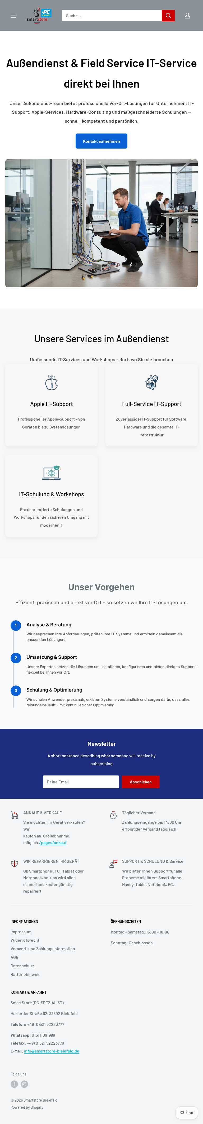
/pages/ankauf (53, 842)
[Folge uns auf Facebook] (14, 1084)
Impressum (21, 931)
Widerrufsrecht (25, 939)
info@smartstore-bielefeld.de (51, 1050)
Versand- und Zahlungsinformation (43, 948)
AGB (15, 957)
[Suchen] (168, 15)
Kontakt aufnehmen (101, 141)
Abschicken (141, 781)
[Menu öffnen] (13, 16)
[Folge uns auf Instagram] (24, 1084)
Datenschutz (22, 965)
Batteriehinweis (25, 974)
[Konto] (187, 15)
